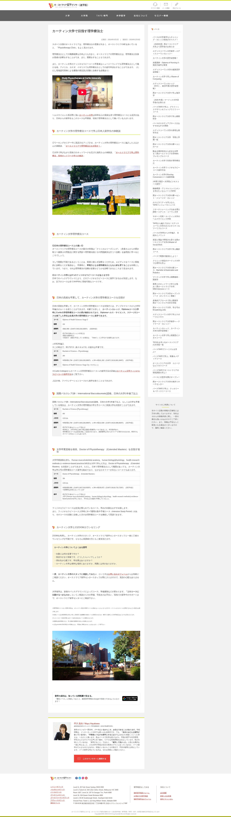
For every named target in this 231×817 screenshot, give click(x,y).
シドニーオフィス (57, 787)
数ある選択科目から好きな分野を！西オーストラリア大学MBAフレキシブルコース (165, 153)
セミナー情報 (161, 15)
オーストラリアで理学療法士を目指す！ (83, 146)
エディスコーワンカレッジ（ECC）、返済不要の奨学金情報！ (165, 85)
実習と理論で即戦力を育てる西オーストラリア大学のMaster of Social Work (166, 242)
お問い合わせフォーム (117, 574)
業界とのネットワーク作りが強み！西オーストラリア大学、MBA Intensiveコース (165, 286)
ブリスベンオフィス (58, 795)
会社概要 (163, 793)
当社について (141, 15)
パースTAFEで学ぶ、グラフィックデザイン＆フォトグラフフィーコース (166, 109)
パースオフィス (56, 792)
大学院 (84, 15)
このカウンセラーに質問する (94, 759)
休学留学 (121, 15)
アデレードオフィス (58, 800)
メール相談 (166, 6)
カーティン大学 (86, 115)
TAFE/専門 (102, 15)
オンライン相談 (154, 6)
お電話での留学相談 (141, 796)
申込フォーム (177, 6)
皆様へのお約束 (165, 796)
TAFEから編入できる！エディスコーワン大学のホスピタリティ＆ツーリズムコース (166, 225)
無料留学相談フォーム (141, 793)
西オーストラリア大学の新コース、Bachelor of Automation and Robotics (165, 270)
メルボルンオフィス (58, 789)
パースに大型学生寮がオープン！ (166, 377)
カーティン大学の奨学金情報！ (165, 58)
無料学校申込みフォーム (142, 799)
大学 (67, 15)
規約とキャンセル (166, 799)
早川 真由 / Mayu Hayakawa (86, 723)
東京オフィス (55, 803)
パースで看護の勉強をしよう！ (165, 256)
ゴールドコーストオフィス (60, 797)
